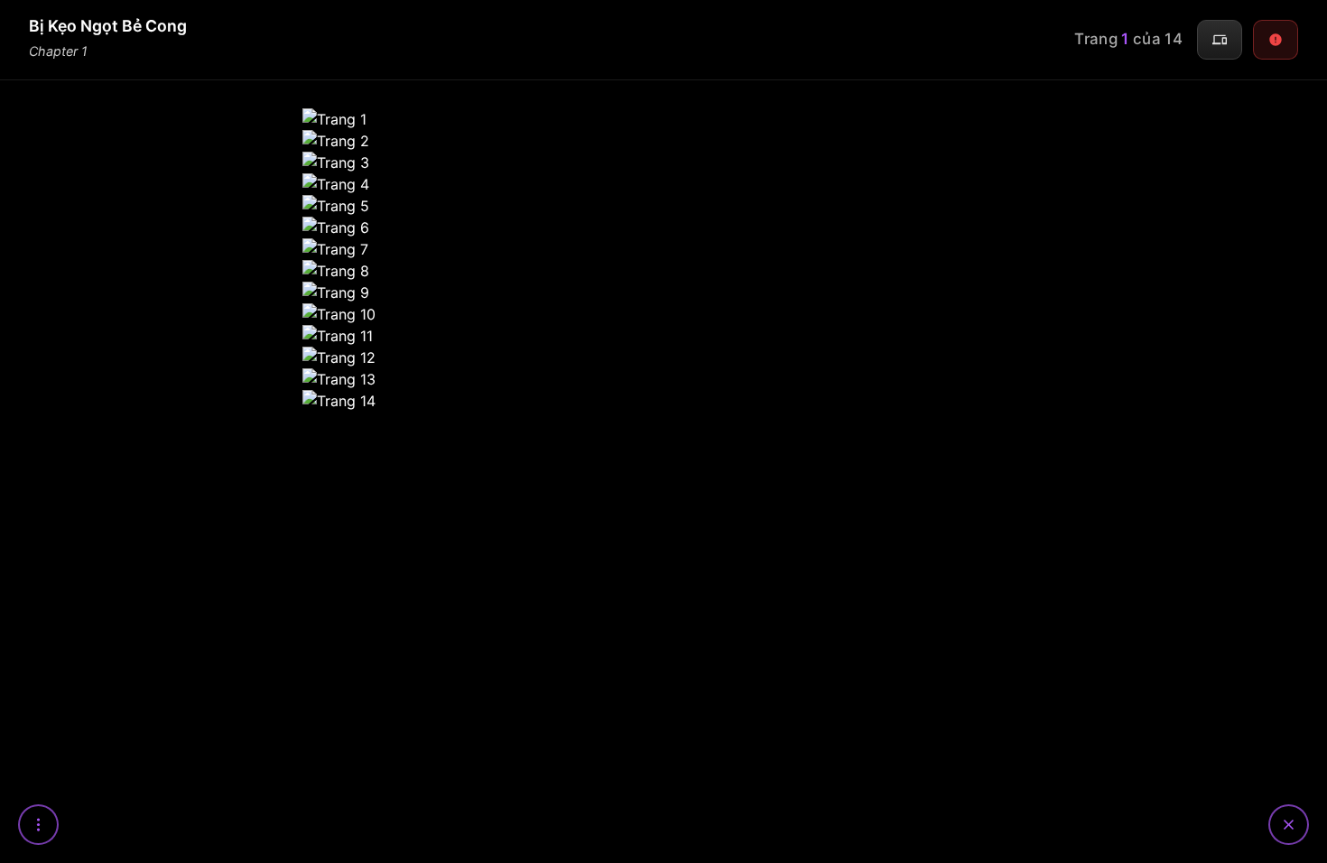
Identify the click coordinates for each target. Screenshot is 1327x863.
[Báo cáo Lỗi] (1275, 40)
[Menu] (38, 824)
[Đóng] (1288, 824)
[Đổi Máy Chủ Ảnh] (1219, 40)
